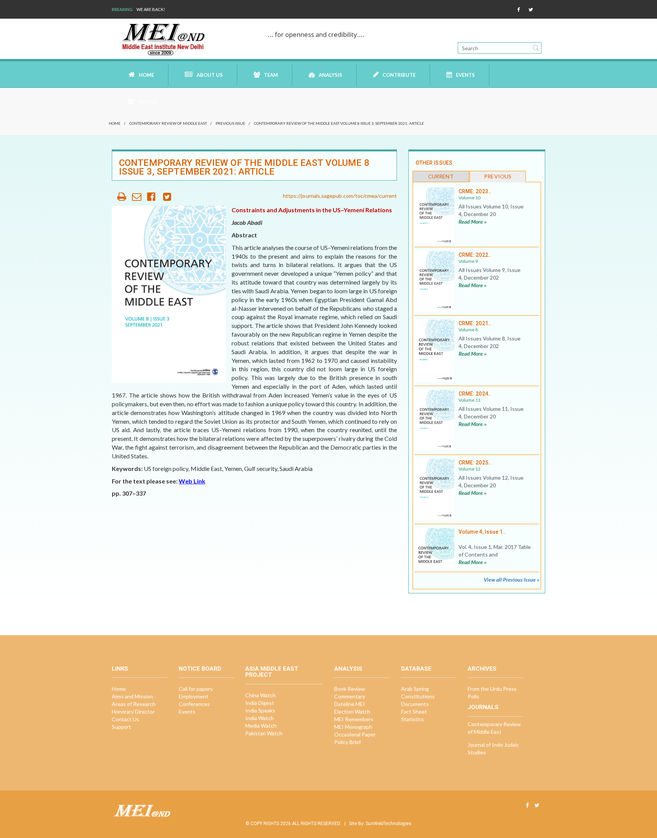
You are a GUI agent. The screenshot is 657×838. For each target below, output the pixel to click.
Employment (193, 696)
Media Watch (260, 725)
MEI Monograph (353, 727)
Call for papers (196, 688)
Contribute (399, 75)
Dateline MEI (349, 704)
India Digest (259, 703)
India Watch (259, 718)
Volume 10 (470, 197)
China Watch (260, 695)
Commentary (349, 696)
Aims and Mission (132, 696)
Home (146, 75)
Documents (415, 704)
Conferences (194, 704)
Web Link (192, 481)
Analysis (330, 75)
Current (441, 176)
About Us (210, 75)
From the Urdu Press (492, 688)
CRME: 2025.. (475, 463)
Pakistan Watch (263, 733)
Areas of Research (134, 704)
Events (465, 75)
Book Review (349, 688)
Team (271, 75)
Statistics (412, 719)
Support (121, 727)
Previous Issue (230, 123)
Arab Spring (415, 688)
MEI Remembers (353, 719)
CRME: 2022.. (475, 255)
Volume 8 (468, 329)
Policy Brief (347, 742)
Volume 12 (470, 469)
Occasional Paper (355, 734)
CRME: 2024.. (475, 394)
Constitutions (418, 696)
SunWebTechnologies (388, 823)
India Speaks (260, 710)
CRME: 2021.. (475, 323)
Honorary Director (133, 711)
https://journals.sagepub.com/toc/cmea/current (340, 195)
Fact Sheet (414, 711)
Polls (473, 696)
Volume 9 (468, 261)
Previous (497, 176)
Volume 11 (470, 400)
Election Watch (352, 711)
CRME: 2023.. (475, 191)
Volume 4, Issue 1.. (482, 532)
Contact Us (125, 719)
